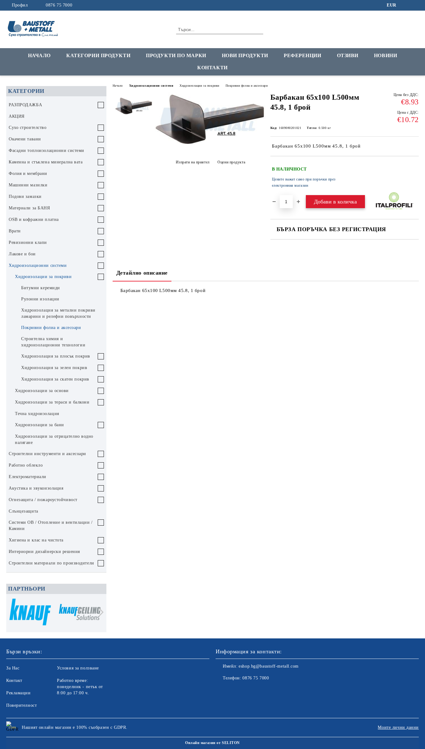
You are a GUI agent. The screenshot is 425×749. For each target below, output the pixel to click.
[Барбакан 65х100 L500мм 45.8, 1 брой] (210, 145)
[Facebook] (406, 5)
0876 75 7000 (59, 5)
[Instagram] (415, 5)
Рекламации (18, 693)
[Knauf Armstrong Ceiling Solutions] (80, 613)
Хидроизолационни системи (151, 85)
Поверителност (21, 705)
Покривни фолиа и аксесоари (247, 85)
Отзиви (347, 55)
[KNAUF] (30, 613)
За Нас (12, 668)
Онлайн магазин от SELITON (212, 743)
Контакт (14, 680)
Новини (385, 55)
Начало (39, 55)
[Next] (99, 612)
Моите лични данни (398, 727)
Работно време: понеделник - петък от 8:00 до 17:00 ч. (80, 686)
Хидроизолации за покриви (199, 85)
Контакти (212, 67)
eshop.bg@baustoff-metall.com (269, 666)
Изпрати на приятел (193, 162)
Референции (302, 55)
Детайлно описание (142, 273)
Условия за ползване (78, 668)
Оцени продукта (231, 162)
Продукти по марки (176, 55)
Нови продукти (245, 55)
